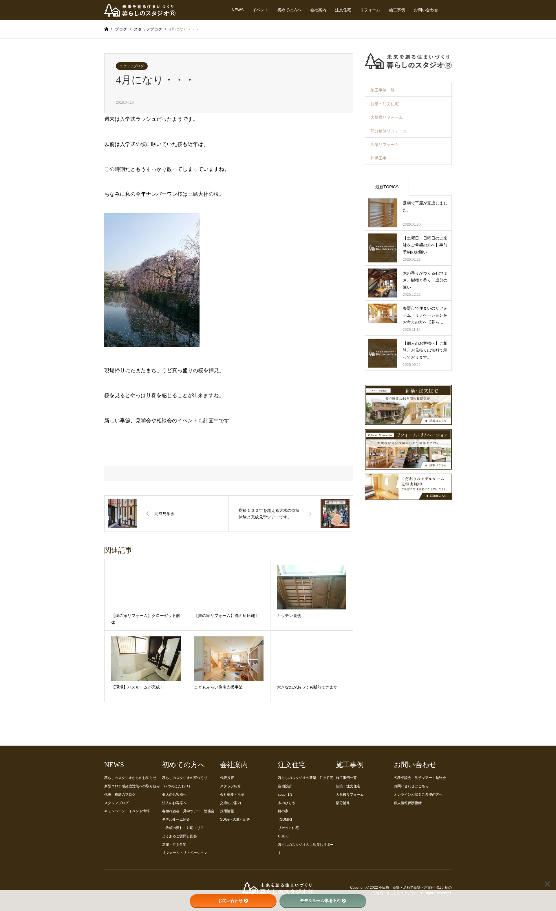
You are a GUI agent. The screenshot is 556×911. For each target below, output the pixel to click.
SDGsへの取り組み (235, 819)
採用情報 (227, 811)
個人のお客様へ (174, 795)
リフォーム (370, 10)
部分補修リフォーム (388, 131)
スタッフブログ (132, 66)
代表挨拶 (227, 778)
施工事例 (397, 10)
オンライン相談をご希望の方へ (418, 795)
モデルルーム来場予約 (320, 900)
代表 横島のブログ (120, 795)
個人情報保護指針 (408, 803)
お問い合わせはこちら (411, 786)
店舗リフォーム (384, 144)
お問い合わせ (426, 10)
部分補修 (343, 803)
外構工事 (378, 158)
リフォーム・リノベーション (184, 853)
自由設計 (285, 786)
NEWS (238, 10)
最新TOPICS (386, 187)
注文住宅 (343, 10)
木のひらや (286, 803)
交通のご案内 (230, 803)
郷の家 (283, 811)
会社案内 (318, 10)
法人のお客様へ (174, 803)
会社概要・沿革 (232, 795)
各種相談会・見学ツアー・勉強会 (188, 811)
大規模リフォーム (386, 117)
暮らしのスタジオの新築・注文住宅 (306, 778)
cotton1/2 (285, 795)
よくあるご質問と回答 (179, 836)
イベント (260, 10)
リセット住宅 (288, 828)
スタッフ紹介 (230, 786)
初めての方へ (289, 10)
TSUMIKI (285, 819)
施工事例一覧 (382, 90)
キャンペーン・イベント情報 (126, 811)
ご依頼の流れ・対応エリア (183, 828)
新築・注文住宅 (384, 103)
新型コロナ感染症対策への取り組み (132, 786)
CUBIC (283, 836)
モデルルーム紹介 (176, 819)
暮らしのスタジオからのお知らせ (130, 778)
